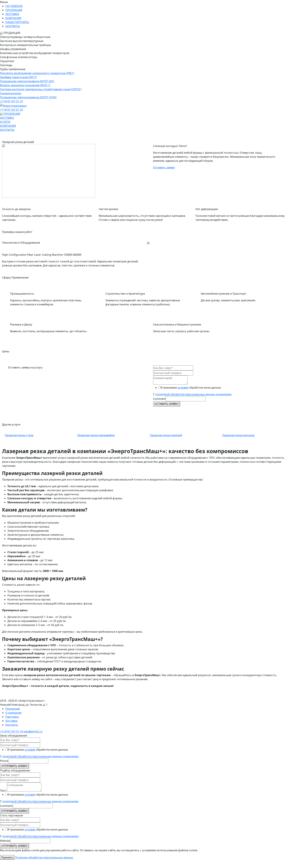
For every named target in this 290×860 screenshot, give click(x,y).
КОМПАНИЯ (13, 18)
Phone (4, 761)
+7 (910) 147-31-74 (11, 101)
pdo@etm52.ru (32, 731)
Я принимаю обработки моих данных (191, 387)
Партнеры (12, 717)
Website (5, 841)
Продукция (12, 709)
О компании (13, 713)
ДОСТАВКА (12, 14)
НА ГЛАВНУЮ (14, 6)
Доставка (11, 721)
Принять (7, 857)
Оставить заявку (164, 167)
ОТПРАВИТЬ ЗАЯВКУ (14, 766)
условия (183, 387)
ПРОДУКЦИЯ (13, 10)
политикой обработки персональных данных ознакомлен (193, 394)
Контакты (11, 725)
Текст (3, 790)
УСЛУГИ (5, 122)
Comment (159, 399)
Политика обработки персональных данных (44, 857)
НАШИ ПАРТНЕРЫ (17, 22)
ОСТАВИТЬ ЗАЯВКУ (166, 404)
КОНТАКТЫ (12, 26)
